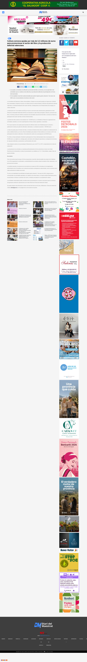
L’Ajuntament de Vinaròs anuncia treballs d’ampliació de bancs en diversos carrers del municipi (51, 217)
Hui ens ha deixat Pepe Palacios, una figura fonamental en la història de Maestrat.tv (24, 203)
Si (63, 60)
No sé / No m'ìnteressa (68, 64)
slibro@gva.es (14, 187)
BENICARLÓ (10, 638)
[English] (2, 660)
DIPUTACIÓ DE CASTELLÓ (41, 642)
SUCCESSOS (33, 638)
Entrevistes (73, 638)
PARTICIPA (66, 638)
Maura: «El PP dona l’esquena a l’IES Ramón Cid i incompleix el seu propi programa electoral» (51, 237)
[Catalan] (3, 660)
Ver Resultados (65, 69)
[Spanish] (7, 660)
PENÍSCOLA (18, 638)
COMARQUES (42, 83)
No (63, 62)
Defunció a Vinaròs (23, 208)
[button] (3, 12)
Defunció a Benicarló (23, 221)
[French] (5, 660)
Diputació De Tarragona (48, 642)
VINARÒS (3, 638)
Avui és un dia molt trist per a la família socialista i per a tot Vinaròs (51, 202)
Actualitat (37, 83)
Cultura (46, 83)
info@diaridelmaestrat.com (45, 635)
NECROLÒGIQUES (57, 638)
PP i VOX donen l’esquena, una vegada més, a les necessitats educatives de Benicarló (25, 216)
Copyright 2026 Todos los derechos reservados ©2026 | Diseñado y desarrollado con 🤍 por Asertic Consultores (34, 651)
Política (81, 638)
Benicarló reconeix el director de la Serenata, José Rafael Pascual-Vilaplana (51, 209)
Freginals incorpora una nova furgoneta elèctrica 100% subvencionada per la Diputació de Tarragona (25, 237)
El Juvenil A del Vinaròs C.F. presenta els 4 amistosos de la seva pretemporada (51, 229)
